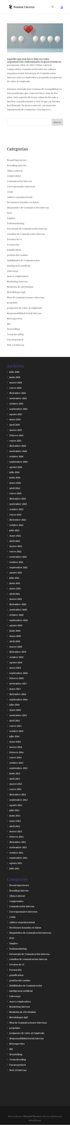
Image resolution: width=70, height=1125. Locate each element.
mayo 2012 (15, 820)
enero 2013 (15, 789)
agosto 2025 (15, 414)
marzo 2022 (15, 546)
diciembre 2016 (17, 694)
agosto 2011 (15, 863)
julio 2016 (14, 704)
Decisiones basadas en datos (23, 202)
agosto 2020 (15, 625)
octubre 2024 (16, 456)
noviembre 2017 (18, 683)
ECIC (9, 212)
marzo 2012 (15, 831)
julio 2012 (14, 810)
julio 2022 (14, 530)
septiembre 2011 (18, 857)
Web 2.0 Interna (15, 344)
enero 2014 (15, 757)
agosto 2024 (15, 467)
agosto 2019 (15, 662)
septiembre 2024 (18, 461)
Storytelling (13, 328)
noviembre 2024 (18, 451)
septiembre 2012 (18, 799)
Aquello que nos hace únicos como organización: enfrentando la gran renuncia (34, 60)
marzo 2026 (15, 382)
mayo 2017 (15, 688)
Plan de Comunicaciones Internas (25, 297)
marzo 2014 (15, 746)
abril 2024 (14, 488)
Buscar (57, 122)
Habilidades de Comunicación (23, 260)
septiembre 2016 (18, 699)
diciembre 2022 (17, 519)
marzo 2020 (15, 646)
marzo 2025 (15, 429)
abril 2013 (14, 778)
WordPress (35, 1120)
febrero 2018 (16, 678)
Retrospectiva (14, 318)
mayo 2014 (15, 741)
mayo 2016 (15, 709)
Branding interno (16, 165)
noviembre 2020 (18, 609)
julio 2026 (14, 371)
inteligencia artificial (18, 265)
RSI (8, 323)
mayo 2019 (15, 667)
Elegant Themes (32, 1116)
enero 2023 (15, 514)
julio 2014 (14, 736)
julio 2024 (14, 472)
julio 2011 (14, 868)
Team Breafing (15, 334)
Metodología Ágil (16, 292)
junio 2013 (14, 773)
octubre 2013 (16, 762)
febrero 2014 (16, 752)
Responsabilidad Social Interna (24, 313)
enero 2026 (15, 387)
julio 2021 (14, 577)
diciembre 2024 (17, 445)
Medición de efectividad (20, 286)
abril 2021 (14, 593)
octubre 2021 (16, 562)
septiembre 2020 (18, 620)
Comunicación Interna (34, 69)
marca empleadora (27, 77)
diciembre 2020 (17, 604)
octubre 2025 (16, 403)
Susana (15, 64)
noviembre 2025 (18, 398)
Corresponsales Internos (21, 186)
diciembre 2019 (17, 651)
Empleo (11, 218)
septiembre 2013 (18, 768)
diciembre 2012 (17, 794)
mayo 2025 (15, 419)
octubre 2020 (16, 614)
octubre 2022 (16, 524)
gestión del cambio (17, 255)
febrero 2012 (16, 836)
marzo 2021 (15, 598)
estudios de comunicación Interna (26, 233)
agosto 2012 (15, 805)
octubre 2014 (16, 730)
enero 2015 (15, 725)
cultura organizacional (19, 197)
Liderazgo (12, 270)
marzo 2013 (15, 783)
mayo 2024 (15, 482)
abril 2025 (14, 424)
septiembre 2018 (18, 673)
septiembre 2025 (18, 408)
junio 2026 (14, 377)
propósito (44, 77)
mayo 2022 (15, 535)
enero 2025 (15, 440)
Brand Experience (17, 159)
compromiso (14, 69)
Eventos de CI (14, 239)
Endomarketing (15, 223)
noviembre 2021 (18, 556)
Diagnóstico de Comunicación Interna (28, 207)
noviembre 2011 (18, 847)
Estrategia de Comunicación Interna (27, 228)
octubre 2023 (16, 509)
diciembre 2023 (17, 498)
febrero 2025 (16, 435)
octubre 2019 (16, 657)
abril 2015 (14, 720)
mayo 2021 (15, 588)
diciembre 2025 (17, 392)
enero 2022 (15, 551)
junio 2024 (14, 477)
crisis (10, 191)
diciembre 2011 (17, 841)
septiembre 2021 (18, 567)
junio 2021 (14, 583)
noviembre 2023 (18, 503)
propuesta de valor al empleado (24, 307)
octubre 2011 (16, 852)
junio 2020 (14, 630)
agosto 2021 (15, 572)
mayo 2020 (15, 635)
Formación (13, 244)
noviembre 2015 (18, 715)
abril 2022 (14, 540)
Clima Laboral (43, 64)
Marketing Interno (17, 281)
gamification (14, 249)
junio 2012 (14, 815)
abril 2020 (14, 641)
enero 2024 (15, 493)
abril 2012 (14, 826)
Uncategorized (15, 339)
